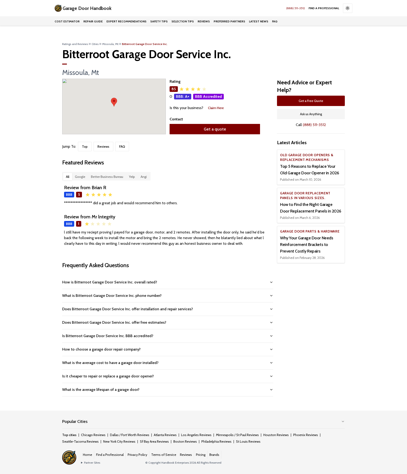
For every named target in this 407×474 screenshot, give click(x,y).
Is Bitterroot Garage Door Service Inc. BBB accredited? (107, 336)
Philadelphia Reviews (216, 441)
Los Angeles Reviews (196, 435)
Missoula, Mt (110, 44)
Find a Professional (324, 8)
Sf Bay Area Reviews (154, 441)
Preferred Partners (229, 21)
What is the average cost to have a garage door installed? (110, 362)
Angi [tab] (144, 177)
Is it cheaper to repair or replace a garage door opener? (108, 376)
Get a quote (215, 129)
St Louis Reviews (248, 441)
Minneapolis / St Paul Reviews (237, 435)
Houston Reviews (276, 435)
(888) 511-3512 (295, 8)
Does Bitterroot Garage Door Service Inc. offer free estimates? (114, 322)
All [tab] (67, 177)
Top (85, 146)
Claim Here (216, 108)
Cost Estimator (67, 21)
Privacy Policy (137, 455)
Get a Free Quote (311, 101)
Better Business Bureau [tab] (107, 177)
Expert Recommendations (126, 21)
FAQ (274, 21)
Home (87, 455)
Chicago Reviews (93, 435)
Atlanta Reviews (165, 435)
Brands (214, 455)
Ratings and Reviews (75, 44)
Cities (95, 44)
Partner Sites (92, 462)
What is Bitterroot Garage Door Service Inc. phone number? (112, 295)
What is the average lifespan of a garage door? (100, 389)
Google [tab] (80, 177)
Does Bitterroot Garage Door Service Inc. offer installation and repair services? (127, 309)
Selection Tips (182, 21)
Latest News (258, 21)
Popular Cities (75, 421)
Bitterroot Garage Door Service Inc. (144, 44)
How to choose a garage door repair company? (101, 349)
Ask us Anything (311, 114)
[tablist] (106, 176)
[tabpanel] (167, 215)
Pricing (200, 455)
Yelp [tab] (132, 177)
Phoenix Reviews (305, 435)
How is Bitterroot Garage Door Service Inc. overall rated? (109, 282)
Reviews (204, 21)
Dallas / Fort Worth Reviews (129, 435)
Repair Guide (93, 21)
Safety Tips (159, 21)
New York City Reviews (119, 441)
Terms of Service (163, 455)
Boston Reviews (185, 441)
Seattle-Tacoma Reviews (80, 441)
